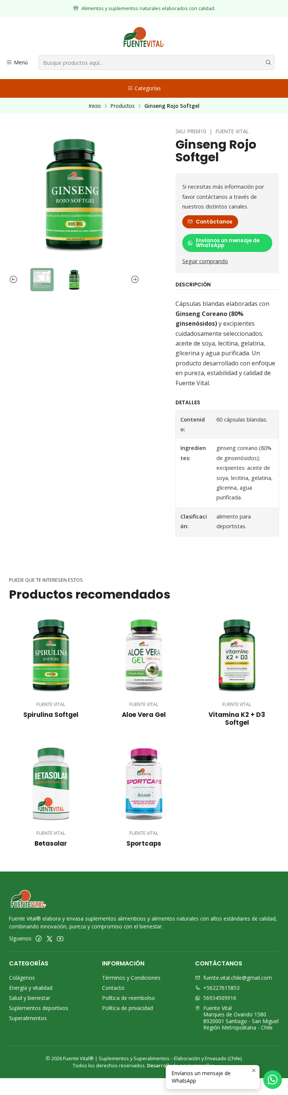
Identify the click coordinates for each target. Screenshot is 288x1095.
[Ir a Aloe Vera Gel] (144, 655)
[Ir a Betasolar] (51, 783)
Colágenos (22, 977)
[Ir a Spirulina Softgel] (51, 655)
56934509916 (219, 997)
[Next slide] (134, 279)
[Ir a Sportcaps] (144, 783)
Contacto (113, 987)
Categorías (148, 88)
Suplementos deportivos (38, 1008)
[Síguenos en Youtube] (60, 938)
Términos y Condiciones (131, 977)
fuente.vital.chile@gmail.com (237, 977)
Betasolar (50, 843)
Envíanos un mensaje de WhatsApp (228, 243)
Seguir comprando (205, 261)
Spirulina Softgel (50, 715)
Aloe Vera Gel (144, 715)
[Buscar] (268, 62)
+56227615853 (221, 987)
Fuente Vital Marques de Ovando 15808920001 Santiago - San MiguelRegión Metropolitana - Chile (241, 1017)
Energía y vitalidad (30, 987)
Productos (123, 106)
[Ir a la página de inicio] (144, 37)
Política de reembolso (128, 997)
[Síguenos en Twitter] (49, 938)
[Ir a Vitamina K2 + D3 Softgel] (237, 655)
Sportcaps (143, 843)
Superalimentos (28, 1018)
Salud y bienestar (29, 997)
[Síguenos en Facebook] (38, 938)
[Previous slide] (14, 279)
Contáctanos (214, 221)
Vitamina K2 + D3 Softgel (236, 719)
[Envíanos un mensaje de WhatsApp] (272, 1079)
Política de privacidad (127, 1008)
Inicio (95, 106)
